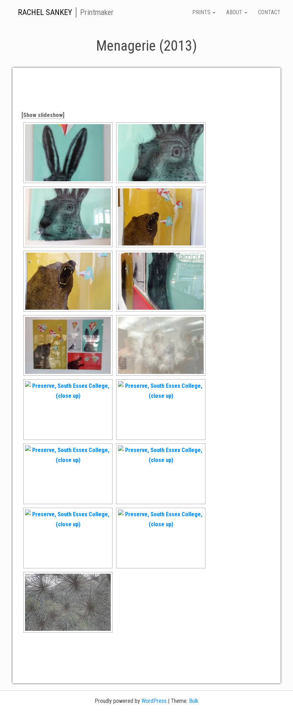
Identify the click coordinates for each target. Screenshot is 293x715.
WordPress (154, 701)
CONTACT (269, 12)
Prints (202, 12)
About (235, 12)
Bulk (193, 701)
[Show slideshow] (42, 115)
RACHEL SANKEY (45, 12)
